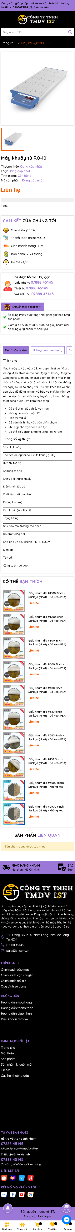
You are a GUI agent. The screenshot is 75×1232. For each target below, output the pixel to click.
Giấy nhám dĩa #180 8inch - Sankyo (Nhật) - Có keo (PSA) (47, 761)
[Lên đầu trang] (67, 1197)
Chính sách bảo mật (15, 969)
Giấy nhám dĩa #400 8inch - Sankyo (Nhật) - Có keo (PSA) (47, 690)
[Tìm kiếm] (70, 32)
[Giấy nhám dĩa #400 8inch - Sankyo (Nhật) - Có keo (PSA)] (14, 696)
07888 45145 (42, 282)
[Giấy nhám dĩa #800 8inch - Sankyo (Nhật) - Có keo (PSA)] (14, 648)
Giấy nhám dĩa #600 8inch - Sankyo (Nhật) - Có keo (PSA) (47, 666)
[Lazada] (13, 1178)
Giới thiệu (7, 1053)
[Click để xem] (37, 88)
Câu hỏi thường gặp (15, 1076)
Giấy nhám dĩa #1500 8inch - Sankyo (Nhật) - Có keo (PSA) (47, 595)
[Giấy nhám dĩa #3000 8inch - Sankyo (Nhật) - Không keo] (14, 790)
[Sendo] (31, 1178)
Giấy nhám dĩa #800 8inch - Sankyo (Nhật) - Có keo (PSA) (47, 642)
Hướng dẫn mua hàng (16, 1002)
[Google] (31, 1194)
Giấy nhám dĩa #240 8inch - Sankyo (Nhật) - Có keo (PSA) (47, 737)
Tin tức (5, 1070)
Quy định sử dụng (13, 986)
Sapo (47, 1216)
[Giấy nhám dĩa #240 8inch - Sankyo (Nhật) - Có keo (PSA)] (14, 743)
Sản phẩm (8, 1059)
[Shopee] (4, 1178)
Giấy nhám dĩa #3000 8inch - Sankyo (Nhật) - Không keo (47, 784)
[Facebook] (13, 1194)
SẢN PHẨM (38, 835)
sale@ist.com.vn (17, 951)
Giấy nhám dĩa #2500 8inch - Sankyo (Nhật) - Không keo (47, 808)
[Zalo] (4, 1194)
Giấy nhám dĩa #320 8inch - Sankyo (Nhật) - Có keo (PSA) (47, 713)
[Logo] (37, 19)
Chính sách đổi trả (13, 981)
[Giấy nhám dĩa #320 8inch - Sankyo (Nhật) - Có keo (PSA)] (14, 719)
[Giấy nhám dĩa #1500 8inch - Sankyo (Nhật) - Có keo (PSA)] (14, 601)
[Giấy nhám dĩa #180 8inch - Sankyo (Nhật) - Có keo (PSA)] (14, 767)
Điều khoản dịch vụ (14, 1019)
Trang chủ (8, 1048)
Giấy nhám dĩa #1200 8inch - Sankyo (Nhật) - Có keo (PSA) (47, 618)
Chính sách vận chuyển (17, 975)
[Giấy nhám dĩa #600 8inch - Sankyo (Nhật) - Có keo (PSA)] (14, 672)
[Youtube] (22, 1194)
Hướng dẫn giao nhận (16, 1013)
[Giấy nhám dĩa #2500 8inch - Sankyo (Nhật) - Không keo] (14, 814)
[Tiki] (22, 1178)
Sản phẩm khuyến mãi (16, 1064)
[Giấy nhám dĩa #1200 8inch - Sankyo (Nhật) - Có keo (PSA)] (14, 624)
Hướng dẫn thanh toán (17, 1008)
